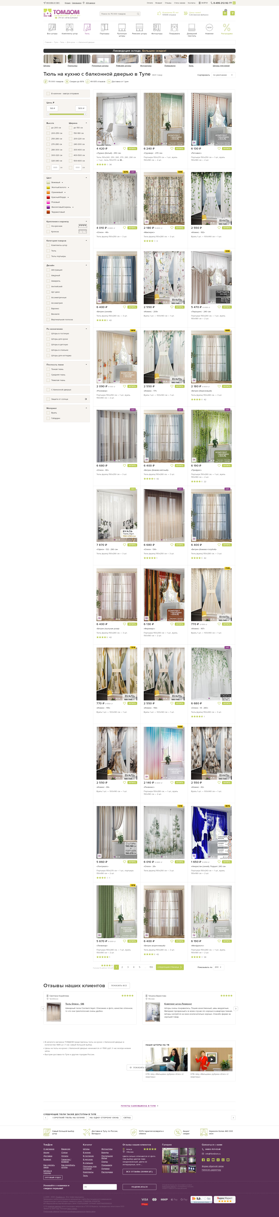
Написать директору (211, 1170)
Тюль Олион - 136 (74, 1003)
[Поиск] (138, 14)
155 (151, 967)
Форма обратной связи (213, 1166)
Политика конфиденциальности (72, 1211)
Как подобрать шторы (68, 1166)
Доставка (47, 1156)
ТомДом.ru (60, 1197)
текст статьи (72, 1209)
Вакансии (65, 1149)
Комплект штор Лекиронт (178, 1003)
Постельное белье (107, 1157)
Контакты (191, 3)
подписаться (140, 1187)
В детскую (88, 1159)
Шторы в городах (47, 1172)
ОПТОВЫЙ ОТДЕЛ (53, 1178)
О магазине (48, 1149)
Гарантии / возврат (66, 1160)
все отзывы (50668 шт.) (139, 1171)
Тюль (85, 1175)
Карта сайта (90, 1211)
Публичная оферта (51, 1211)
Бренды (105, 1152)
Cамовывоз (76, 3)
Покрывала (106, 1165)
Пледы (104, 1161)
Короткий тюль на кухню (68, 1117)
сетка (127, 1117)
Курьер (67, 3)
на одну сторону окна (104, 1117)
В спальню (88, 1163)
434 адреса (90, 3)
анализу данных (54, 1206)
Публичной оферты (169, 1187)
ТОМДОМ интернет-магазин (61, 13)
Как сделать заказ (49, 1166)
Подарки (105, 1168)
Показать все (119, 985)
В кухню (87, 1152)
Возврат (158, 3)
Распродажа (107, 1172)
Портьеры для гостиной (89, 1167)
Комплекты (88, 1172)
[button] (103, 119)
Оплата (150, 3)
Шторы (86, 1149)
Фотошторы (106, 1149)
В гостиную (88, 1156)
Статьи (64, 1152)
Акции (46, 1152)
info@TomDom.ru (213, 1154)
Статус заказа (179, 3)
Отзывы (168, 3)
